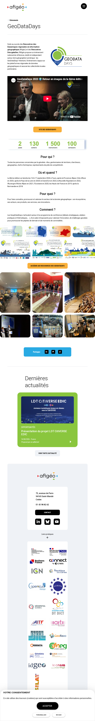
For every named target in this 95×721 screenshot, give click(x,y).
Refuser (58, 715)
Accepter (47, 706)
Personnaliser (41, 715)
